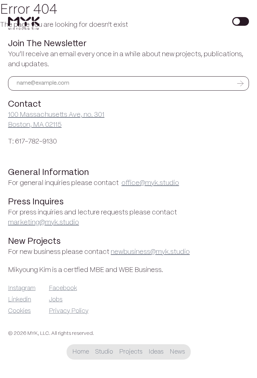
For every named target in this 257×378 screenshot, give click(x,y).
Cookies (19, 311)
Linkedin (19, 300)
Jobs (56, 300)
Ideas (156, 352)
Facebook (63, 288)
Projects (131, 352)
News (177, 352)
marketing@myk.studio (43, 222)
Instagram (21, 288)
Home (80, 352)
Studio (104, 352)
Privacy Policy (68, 311)
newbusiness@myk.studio (150, 252)
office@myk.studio (150, 183)
